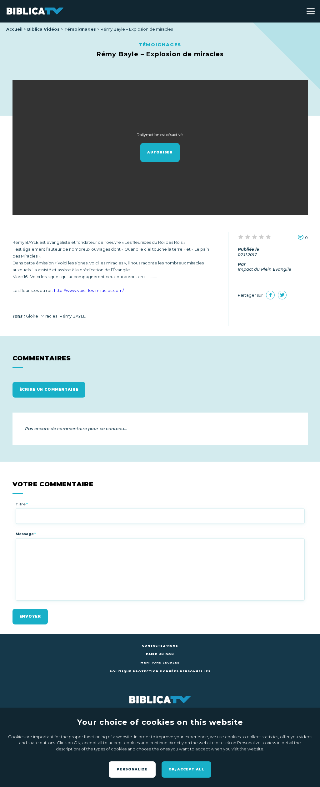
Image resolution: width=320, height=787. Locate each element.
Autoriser (160, 152)
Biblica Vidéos (43, 29)
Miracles (49, 315)
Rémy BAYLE (73, 315)
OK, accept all (186, 769)
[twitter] (282, 295)
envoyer (30, 616)
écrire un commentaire (48, 389)
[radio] (241, 237)
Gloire (32, 315)
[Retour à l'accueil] (35, 11)
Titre (22, 504)
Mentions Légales (159, 662)
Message (26, 534)
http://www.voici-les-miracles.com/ (89, 290)
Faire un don (160, 654)
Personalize (132, 769)
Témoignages (80, 29)
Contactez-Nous (160, 645)
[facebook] (270, 295)
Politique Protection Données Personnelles (159, 671)
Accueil (14, 29)
